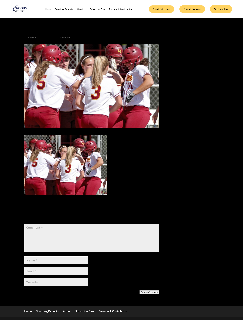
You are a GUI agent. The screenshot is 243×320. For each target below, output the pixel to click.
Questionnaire (192, 9)
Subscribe (221, 9)
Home (48, 9)
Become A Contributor (120, 9)
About (80, 9)
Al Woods (32, 37)
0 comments (63, 37)
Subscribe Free (97, 9)
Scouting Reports (64, 9)
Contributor (161, 9)
